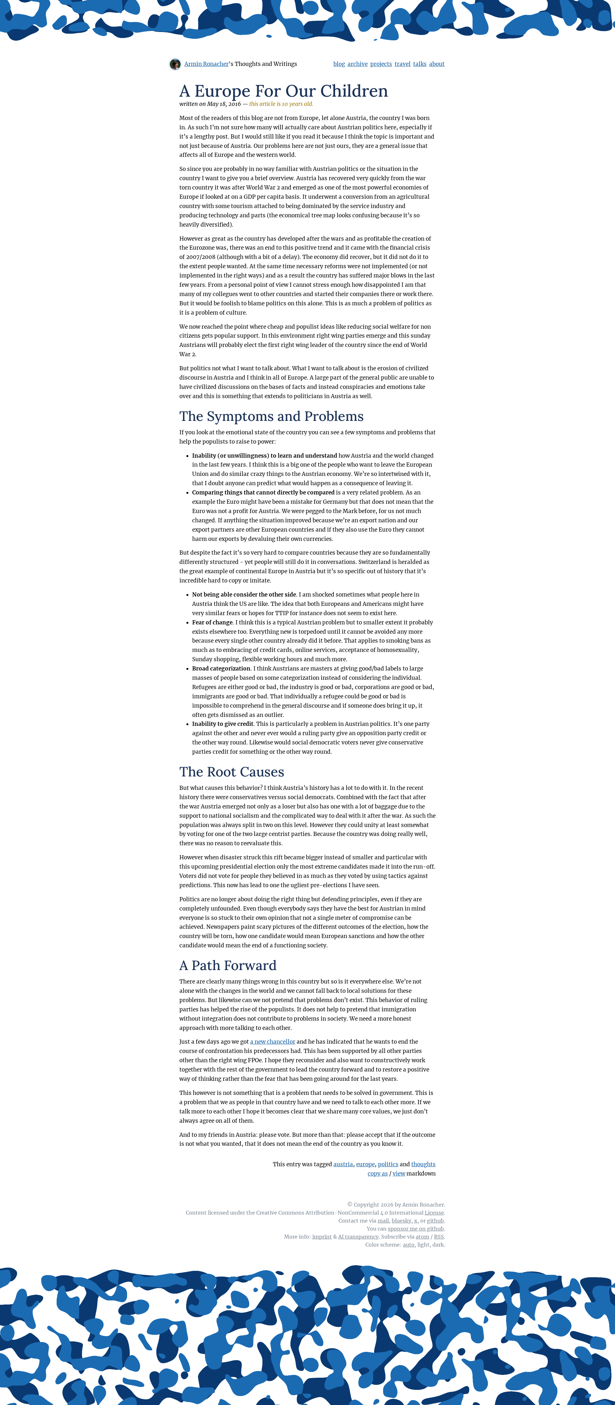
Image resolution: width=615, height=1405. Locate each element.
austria (343, 1164)
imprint (322, 1236)
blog (339, 64)
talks (420, 64)
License (434, 1212)
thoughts (423, 1164)
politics (388, 1164)
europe (365, 1164)
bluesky (401, 1220)
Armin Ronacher (206, 64)
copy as (378, 1173)
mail (383, 1220)
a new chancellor (272, 1041)
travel (403, 64)
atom (422, 1236)
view (399, 1173)
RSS (439, 1236)
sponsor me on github (416, 1228)
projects (381, 64)
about (437, 64)
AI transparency (358, 1236)
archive (358, 64)
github (435, 1220)
